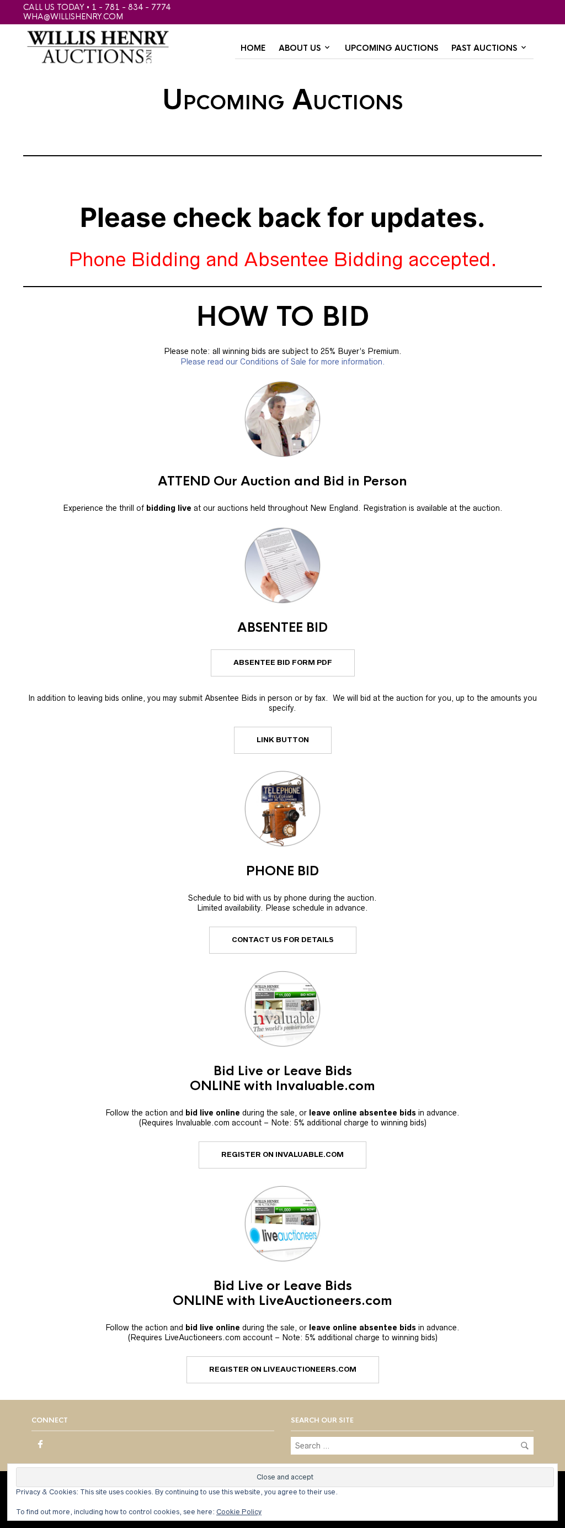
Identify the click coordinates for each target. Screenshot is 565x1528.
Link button (283, 740)
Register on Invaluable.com (282, 1154)
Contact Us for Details (283, 939)
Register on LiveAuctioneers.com (282, 1369)
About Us (300, 48)
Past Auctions (484, 48)
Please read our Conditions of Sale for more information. (282, 361)
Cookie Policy (239, 1512)
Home (253, 48)
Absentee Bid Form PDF (282, 662)
